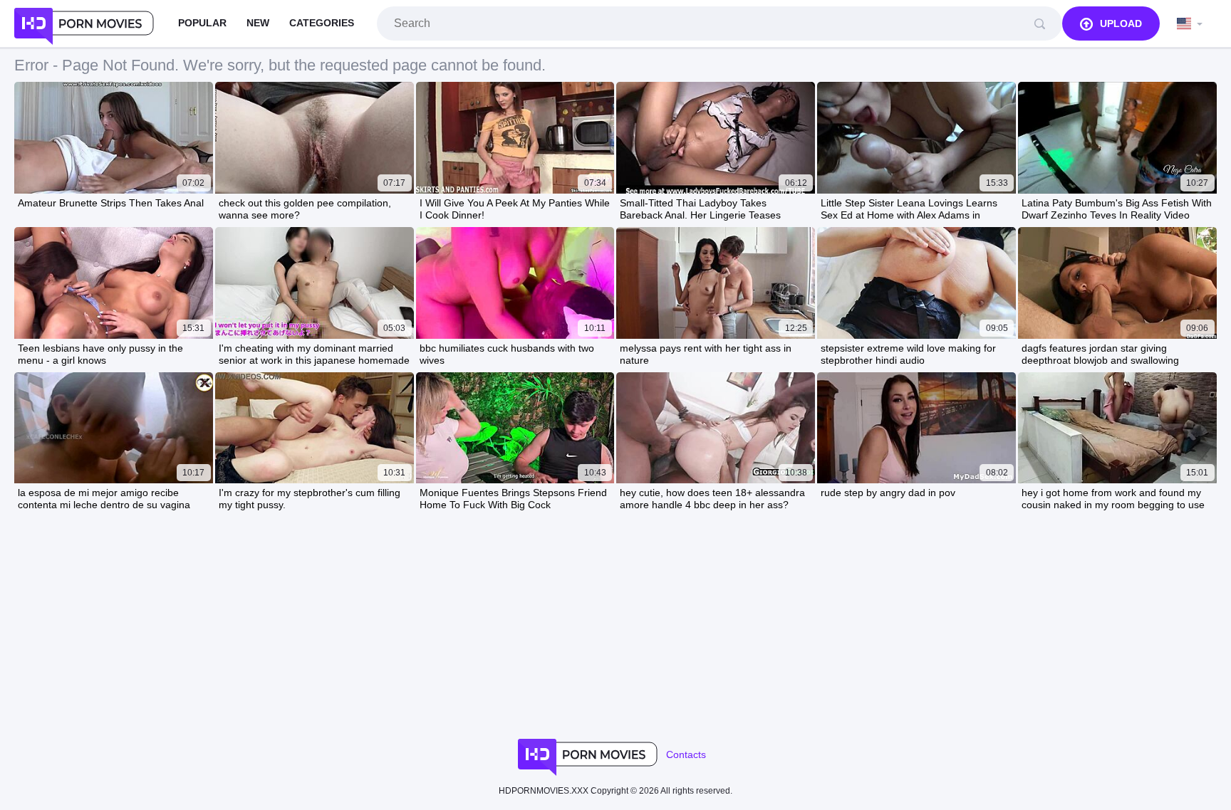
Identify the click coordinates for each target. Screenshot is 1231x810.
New (257, 22)
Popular (202, 22)
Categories (321, 22)
